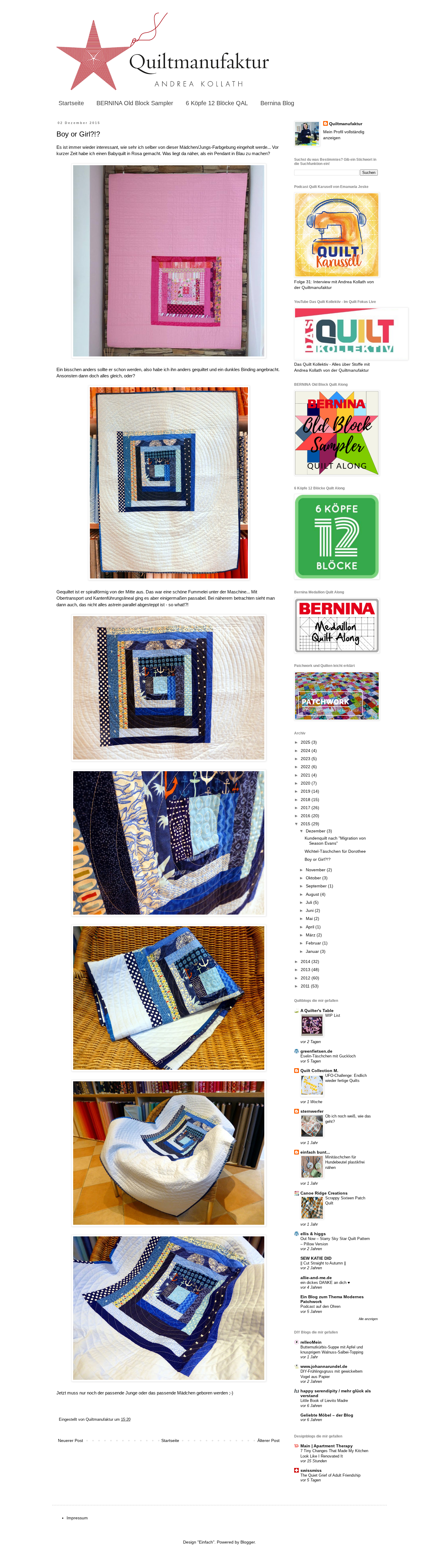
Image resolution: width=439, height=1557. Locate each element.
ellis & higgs (313, 1233)
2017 (306, 807)
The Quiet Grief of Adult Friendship (330, 1475)
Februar (314, 943)
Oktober (314, 877)
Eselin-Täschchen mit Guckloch (328, 1056)
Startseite (71, 103)
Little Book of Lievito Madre (324, 1400)
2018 (306, 799)
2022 (306, 766)
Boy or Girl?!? (318, 859)
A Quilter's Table (317, 1010)
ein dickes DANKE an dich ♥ (325, 1282)
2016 (306, 815)
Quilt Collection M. (319, 1070)
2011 (306, 986)
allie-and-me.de (316, 1277)
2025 (306, 742)
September (317, 886)
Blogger (247, 1542)
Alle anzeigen (368, 1319)
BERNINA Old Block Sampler (134, 103)
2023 (306, 758)
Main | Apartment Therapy (326, 1445)
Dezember (316, 831)
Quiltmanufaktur (345, 123)
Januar (313, 951)
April (310, 926)
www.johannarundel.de (323, 1366)
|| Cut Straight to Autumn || (323, 1263)
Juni (310, 910)
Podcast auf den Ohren (320, 1306)
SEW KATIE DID (315, 1258)
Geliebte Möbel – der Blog (326, 1415)
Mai (310, 918)
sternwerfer (311, 1111)
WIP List (332, 1015)
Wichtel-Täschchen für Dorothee (335, 851)
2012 (306, 978)
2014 (306, 961)
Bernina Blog (277, 103)
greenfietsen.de (316, 1051)
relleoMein (311, 1342)
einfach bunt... (315, 1152)
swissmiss (311, 1470)
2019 (306, 791)
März (311, 935)
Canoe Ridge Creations (324, 1193)
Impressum (77, 1517)
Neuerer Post (70, 1440)
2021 (306, 775)
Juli (309, 902)
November (316, 869)
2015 (306, 823)
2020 (306, 783)
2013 (306, 969)
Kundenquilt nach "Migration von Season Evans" (335, 841)
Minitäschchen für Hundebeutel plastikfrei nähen (345, 1162)
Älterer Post (268, 1440)
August (313, 894)
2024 (306, 750)
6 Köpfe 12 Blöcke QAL (217, 103)
